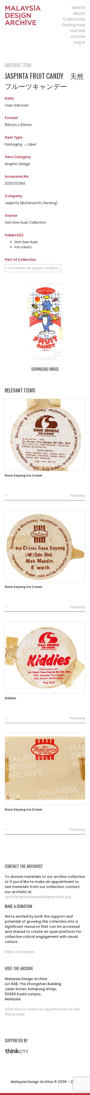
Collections (74, 19)
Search (78, 7)
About (79, 13)
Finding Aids (73, 25)
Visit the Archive (77, 33)
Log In (79, 42)
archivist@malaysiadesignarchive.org (38, 896)
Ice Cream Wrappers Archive (32, 268)
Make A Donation (20, 951)
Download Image (45, 369)
